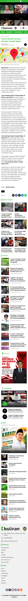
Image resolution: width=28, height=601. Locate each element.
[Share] (25, 44)
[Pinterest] (12, 590)
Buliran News (4, 44)
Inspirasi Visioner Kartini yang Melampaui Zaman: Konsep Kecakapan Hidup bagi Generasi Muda (17, 479)
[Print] (13, 195)
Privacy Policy (5, 562)
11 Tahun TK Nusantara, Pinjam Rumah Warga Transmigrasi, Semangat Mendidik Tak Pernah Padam (17, 337)
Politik (3, 578)
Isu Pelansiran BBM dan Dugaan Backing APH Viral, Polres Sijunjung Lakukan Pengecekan (20, 233)
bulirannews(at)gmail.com (11, 541)
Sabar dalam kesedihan (16, 494)
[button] (21, 28)
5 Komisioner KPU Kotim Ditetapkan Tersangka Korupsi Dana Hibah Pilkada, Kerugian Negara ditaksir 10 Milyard (7, 250)
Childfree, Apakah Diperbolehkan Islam (15, 516)
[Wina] (4, 480)
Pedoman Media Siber (7, 557)
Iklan (2, 552)
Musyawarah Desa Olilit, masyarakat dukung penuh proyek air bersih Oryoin (18, 345)
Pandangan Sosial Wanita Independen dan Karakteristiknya (16, 456)
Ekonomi (3, 583)
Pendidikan (4, 576)
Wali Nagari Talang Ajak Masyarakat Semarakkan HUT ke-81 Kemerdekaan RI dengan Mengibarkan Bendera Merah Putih (18, 318)
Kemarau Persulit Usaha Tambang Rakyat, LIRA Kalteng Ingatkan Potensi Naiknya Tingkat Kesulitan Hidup (18, 327)
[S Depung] (4, 472)
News (2, 568)
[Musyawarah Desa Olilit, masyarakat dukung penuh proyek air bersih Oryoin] (5, 346)
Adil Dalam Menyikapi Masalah (17, 471)
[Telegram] (22, 195)
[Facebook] (16, 195)
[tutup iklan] (21, 1)
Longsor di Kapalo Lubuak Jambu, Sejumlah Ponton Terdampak (6, 215)
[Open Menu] (23, 28)
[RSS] (21, 590)
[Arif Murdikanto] (4, 457)
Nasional (3, 571)
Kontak (3, 555)
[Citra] (4, 465)
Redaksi (3, 550)
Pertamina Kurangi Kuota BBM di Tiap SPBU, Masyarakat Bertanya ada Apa (20, 250)
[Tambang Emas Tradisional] (5, 327)
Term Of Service (5, 559)
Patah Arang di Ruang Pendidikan (15, 464)
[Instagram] (18, 590)
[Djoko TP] (4, 502)
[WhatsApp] (25, 195)
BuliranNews (16, 595)
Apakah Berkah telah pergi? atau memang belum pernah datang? (17, 486)
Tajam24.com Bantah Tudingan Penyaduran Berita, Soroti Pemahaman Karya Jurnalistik (7, 233)
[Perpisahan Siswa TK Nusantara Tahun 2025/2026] (5, 337)
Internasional (4, 573)
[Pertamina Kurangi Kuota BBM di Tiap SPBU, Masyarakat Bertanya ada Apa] (21, 242)
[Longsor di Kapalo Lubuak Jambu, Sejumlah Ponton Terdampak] (7, 207)
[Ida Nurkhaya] (4, 510)
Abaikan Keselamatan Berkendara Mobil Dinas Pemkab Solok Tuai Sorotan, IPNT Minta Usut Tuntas (21, 215)
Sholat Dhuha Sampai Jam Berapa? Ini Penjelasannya (16, 509)
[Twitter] (19, 195)
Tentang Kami (5, 547)
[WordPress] (15, 590)
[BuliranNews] (9, 28)
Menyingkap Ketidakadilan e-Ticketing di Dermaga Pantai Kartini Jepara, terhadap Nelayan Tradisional (17, 501)
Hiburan (3, 580)
